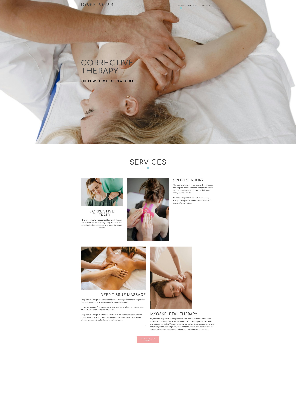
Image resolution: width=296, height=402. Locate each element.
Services (192, 5)
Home (181, 5)
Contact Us (207, 5)
